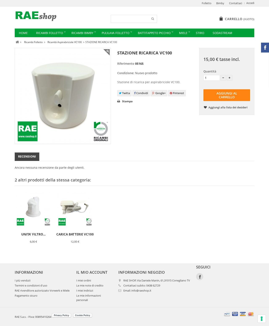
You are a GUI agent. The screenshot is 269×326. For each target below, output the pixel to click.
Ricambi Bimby (82, 33)
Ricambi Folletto (49, 33)
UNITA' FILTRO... (33, 234)
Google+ (160, 93)
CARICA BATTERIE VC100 (75, 234)
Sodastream (222, 33)
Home (23, 33)
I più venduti (22, 280)
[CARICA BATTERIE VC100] (75, 208)
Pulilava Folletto (115, 33)
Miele (183, 33)
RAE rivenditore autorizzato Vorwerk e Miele (42, 290)
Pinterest (178, 93)
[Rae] (54, 16)
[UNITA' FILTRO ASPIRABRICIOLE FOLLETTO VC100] (33, 208)
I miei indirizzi (84, 290)
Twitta (125, 93)
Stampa (127, 101)
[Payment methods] (239, 316)
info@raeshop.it (141, 290)
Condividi (142, 93)
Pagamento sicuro (26, 295)
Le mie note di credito (89, 285)
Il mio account (91, 272)
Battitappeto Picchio (154, 33)
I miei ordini (83, 280)
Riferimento (125, 64)
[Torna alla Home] (17, 42)
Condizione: (125, 73)
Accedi (250, 3)
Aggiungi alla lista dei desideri (228, 107)
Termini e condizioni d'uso (31, 285)
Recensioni (27, 156)
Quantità (209, 71)
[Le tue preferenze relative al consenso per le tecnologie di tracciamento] (262, 319)
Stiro (200, 33)
